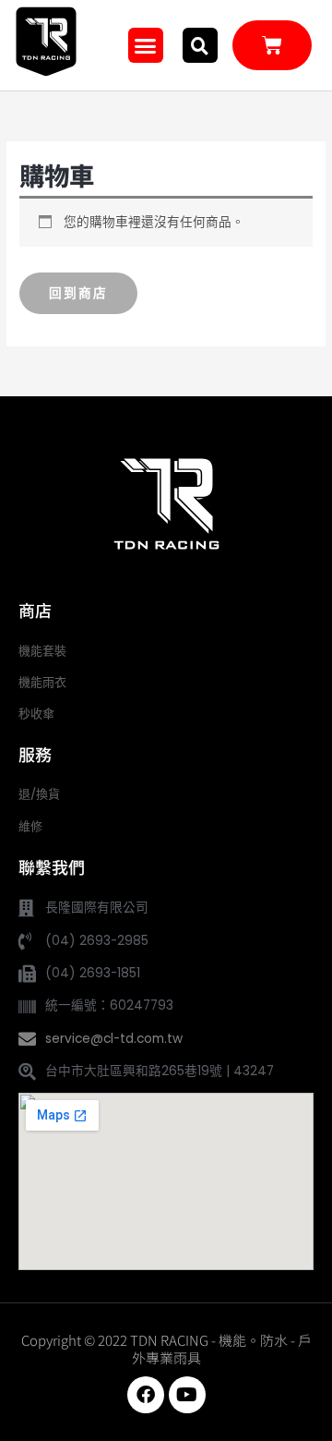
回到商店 (78, 293)
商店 (35, 610)
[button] (145, 45)
